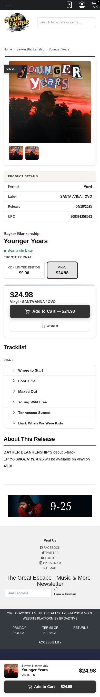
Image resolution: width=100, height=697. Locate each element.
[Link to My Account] (82, 6)
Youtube (51, 558)
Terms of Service (50, 630)
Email (52, 568)
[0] (95, 6)
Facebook (51, 548)
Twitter (52, 553)
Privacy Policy (19, 630)
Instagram (51, 563)
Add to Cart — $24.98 (53, 311)
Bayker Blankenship (30, 49)
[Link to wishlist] (69, 6)
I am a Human (65, 594)
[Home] (16, 22)
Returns (80, 628)
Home (8, 49)
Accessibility (50, 642)
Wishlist (52, 326)
